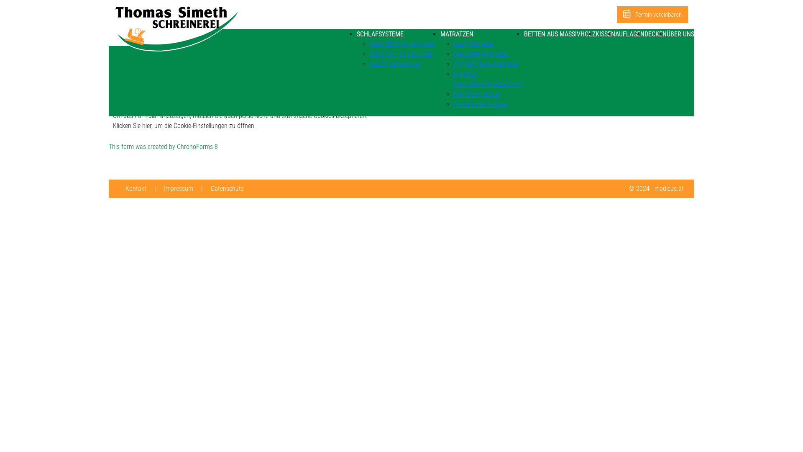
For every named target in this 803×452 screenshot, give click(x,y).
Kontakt (135, 189)
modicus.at (669, 189)
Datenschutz (227, 189)
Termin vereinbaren (658, 14)
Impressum (178, 189)
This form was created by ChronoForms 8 (163, 147)
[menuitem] (380, 34)
